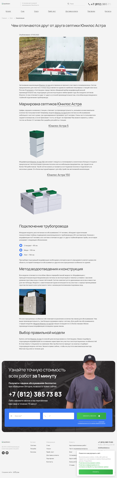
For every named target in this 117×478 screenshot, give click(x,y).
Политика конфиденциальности (89, 465)
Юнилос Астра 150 (37, 162)
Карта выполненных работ (77, 445)
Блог (70, 452)
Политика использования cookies (89, 463)
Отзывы (71, 465)
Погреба (33, 449)
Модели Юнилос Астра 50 (43, 324)
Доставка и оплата (72, 11)
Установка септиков (76, 455)
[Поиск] (68, 3)
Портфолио (91, 11)
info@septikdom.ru (104, 448)
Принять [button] (96, 472)
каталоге (30, 90)
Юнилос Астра (44, 85)
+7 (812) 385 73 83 (35, 394)
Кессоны (33, 452)
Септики (33, 445)
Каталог (36, 4)
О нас (43, 4)
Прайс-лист (59, 4)
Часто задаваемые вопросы (78, 449)
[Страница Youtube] (7, 452)
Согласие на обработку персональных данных (93, 467)
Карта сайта (73, 458)
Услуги (50, 4)
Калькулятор (73, 462)
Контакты (108, 11)
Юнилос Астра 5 (61, 113)
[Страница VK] (3, 452)
